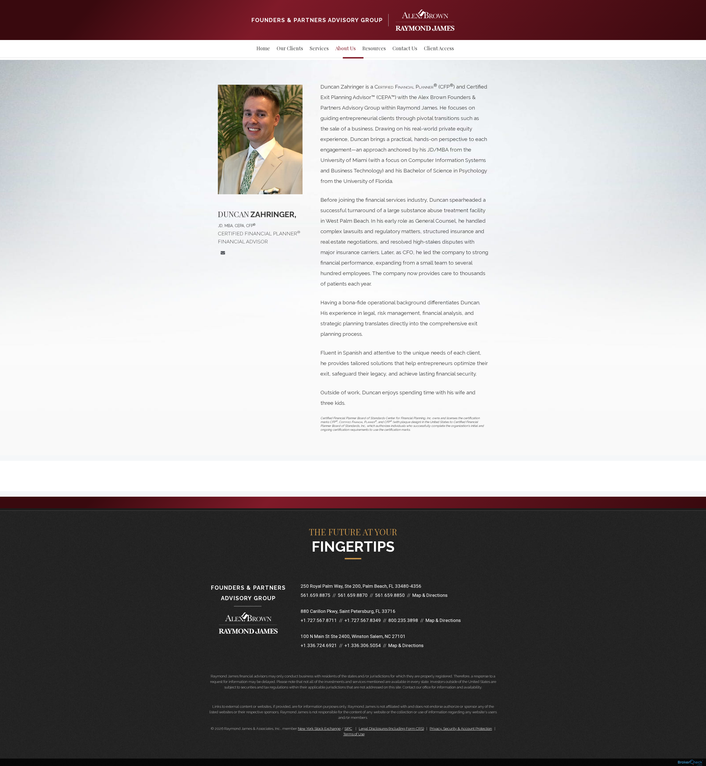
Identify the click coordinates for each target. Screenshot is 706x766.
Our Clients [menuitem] (290, 48)
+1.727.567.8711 (319, 620)
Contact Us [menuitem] (404, 48)
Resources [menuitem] (374, 48)
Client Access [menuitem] (439, 48)
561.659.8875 (315, 595)
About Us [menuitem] (345, 48)
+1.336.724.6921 (319, 645)
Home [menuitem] (263, 48)
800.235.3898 (403, 620)
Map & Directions (430, 595)
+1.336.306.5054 (362, 645)
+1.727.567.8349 (362, 620)
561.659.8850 (390, 595)
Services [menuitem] (319, 48)
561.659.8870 (353, 595)
